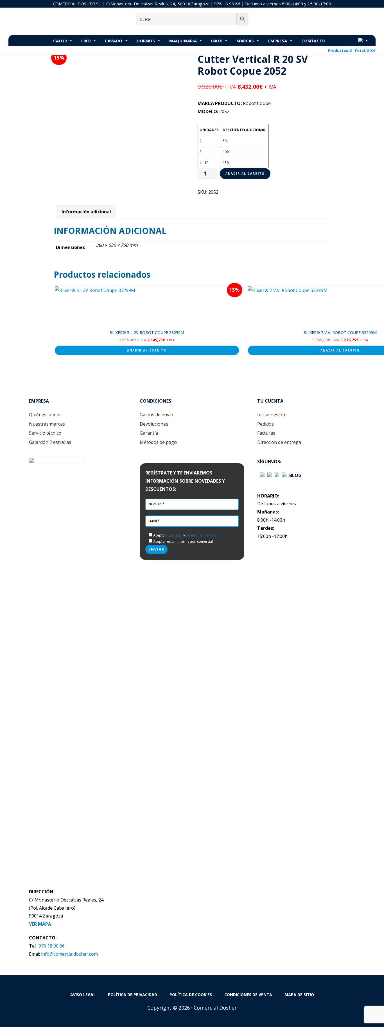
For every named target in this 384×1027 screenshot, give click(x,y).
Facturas (266, 433)
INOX (216, 41)
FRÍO (86, 41)
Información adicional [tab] (86, 212)
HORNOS (146, 41)
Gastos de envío (156, 415)
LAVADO (113, 41)
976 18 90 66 (227, 3)
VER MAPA (40, 924)
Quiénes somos (45, 415)
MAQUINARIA (183, 41)
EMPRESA (277, 41)
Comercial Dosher (43, 21)
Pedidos (265, 424)
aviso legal (174, 535)
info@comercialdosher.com (69, 954)
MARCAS (245, 41)
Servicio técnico (45, 433)
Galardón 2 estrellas (50, 442)
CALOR (60, 41)
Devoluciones (154, 424)
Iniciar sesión (271, 415)
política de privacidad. (204, 535)
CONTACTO (313, 41)
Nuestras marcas (47, 424)
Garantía (149, 433)
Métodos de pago (158, 442)
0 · (352, 50)
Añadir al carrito (245, 173)
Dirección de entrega (279, 442)
